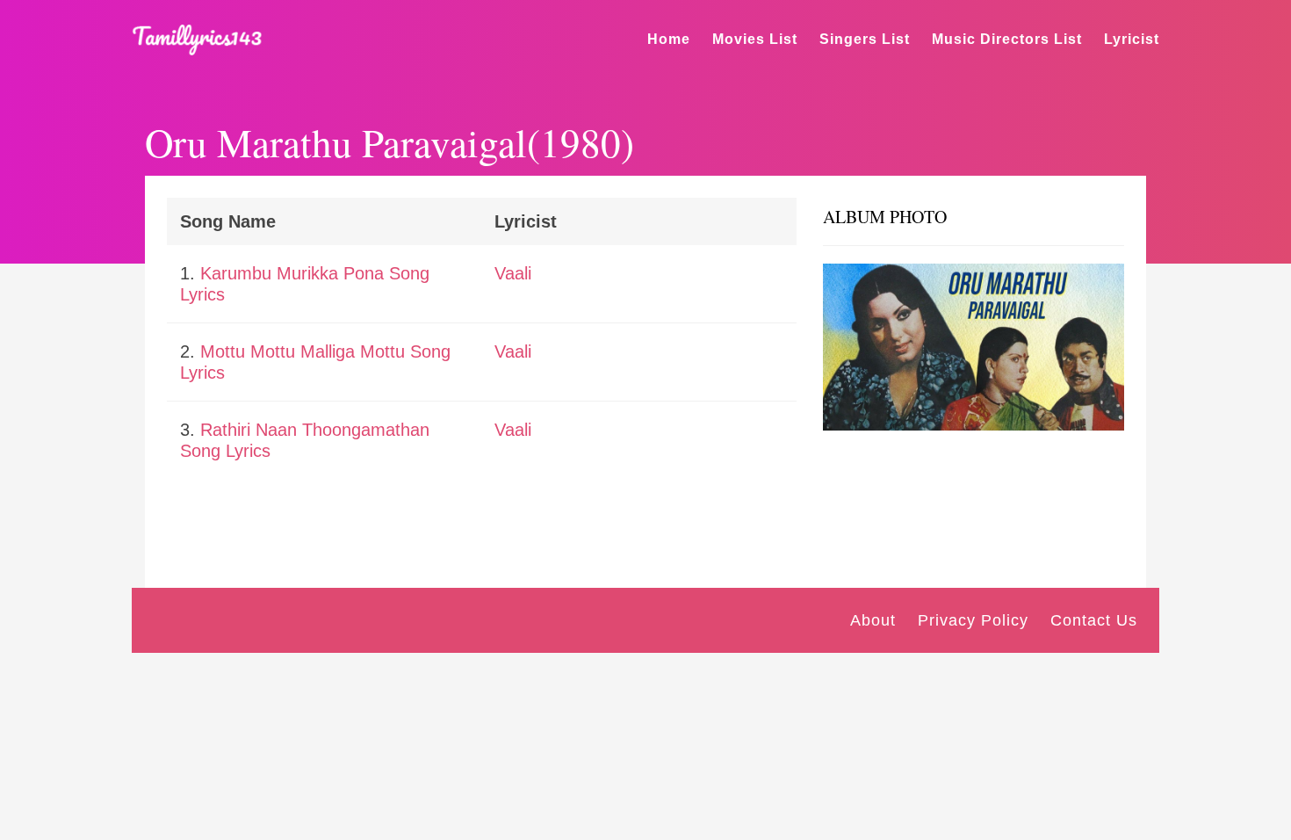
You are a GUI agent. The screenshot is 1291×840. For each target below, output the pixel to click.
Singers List (864, 39)
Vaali (512, 273)
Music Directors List (1007, 39)
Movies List (754, 39)
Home (668, 39)
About (873, 620)
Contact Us (1093, 620)
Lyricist (1131, 39)
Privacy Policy (973, 620)
